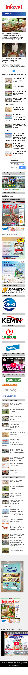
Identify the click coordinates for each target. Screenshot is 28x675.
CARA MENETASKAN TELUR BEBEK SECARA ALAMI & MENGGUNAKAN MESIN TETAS (15, 127)
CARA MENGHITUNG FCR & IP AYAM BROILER (18, 80)
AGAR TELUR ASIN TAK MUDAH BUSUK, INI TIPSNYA (19, 93)
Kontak (13, 665)
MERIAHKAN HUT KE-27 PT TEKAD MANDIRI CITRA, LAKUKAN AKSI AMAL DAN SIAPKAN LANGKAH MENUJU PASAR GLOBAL (15, 137)
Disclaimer (17, 665)
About (9, 665)
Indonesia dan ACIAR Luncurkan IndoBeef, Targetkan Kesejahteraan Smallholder (13, 60)
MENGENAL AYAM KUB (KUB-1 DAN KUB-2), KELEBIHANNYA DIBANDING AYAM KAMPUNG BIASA (15, 101)
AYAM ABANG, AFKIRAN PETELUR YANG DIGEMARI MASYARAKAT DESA (17, 459)
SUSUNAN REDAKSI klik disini (9, 234)
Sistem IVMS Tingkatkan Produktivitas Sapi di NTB (11, 34)
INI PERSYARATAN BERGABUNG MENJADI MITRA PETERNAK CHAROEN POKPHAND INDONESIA (15, 118)
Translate (22, 165)
